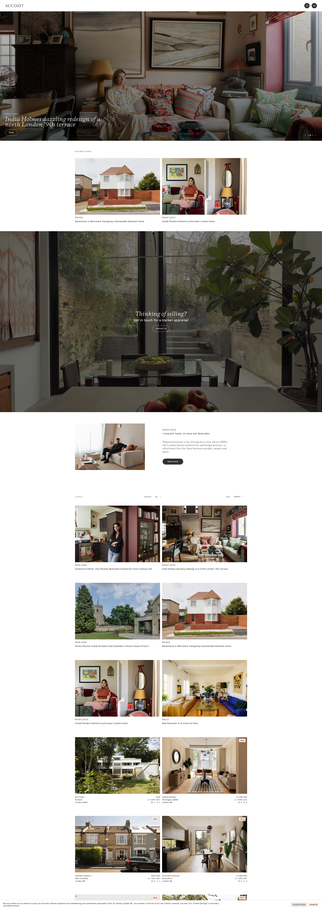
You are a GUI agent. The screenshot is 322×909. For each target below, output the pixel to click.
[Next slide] (315, 135)
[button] (308, 135)
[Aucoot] (14, 5)
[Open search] (307, 5)
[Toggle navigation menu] (314, 5)
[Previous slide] (305, 135)
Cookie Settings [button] (299, 904)
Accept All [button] (313, 904)
